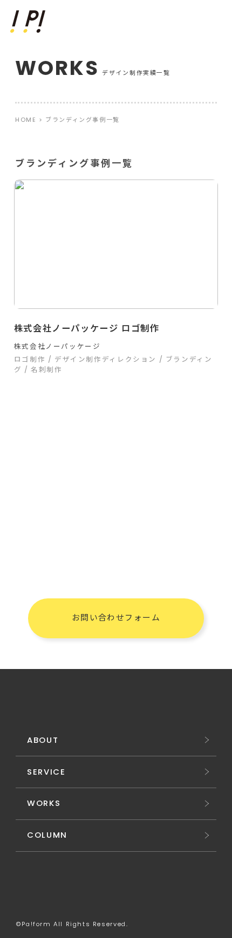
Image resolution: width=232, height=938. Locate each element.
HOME (25, 119)
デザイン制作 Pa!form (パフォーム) (28, 21)
